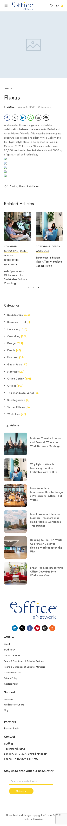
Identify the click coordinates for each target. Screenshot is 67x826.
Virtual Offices (16, 407)
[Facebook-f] (30, 628)
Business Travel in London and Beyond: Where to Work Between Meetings (45, 442)
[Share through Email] (38, 118)
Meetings (13, 372)
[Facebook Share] (7, 118)
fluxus (22, 186)
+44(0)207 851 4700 (25, 759)
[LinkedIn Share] (23, 118)
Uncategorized (16, 400)
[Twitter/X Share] (15, 118)
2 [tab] (33, 287)
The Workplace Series (20, 393)
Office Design (12, 260)
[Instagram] (45, 628)
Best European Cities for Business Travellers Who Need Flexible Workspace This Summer (45, 520)
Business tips (15, 315)
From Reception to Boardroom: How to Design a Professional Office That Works (46, 494)
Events (11, 350)
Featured (9, 255)
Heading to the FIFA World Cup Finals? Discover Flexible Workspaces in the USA (46, 545)
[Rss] (52, 628)
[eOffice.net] (23, 5)
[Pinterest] (37, 628)
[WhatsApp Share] (30, 118)
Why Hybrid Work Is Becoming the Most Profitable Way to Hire (43, 468)
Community (10, 246)
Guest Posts (14, 364)
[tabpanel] (18, 248)
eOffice (10, 107)
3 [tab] (38, 287)
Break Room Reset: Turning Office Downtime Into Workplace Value (46, 571)
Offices (11, 386)
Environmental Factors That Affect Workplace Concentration (49, 262)
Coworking (11, 251)
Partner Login (11, 728)
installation (33, 186)
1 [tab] (28, 287)
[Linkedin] (15, 628)
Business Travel (16, 322)
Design (8, 88)
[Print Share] (46, 118)
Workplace (10, 264)
